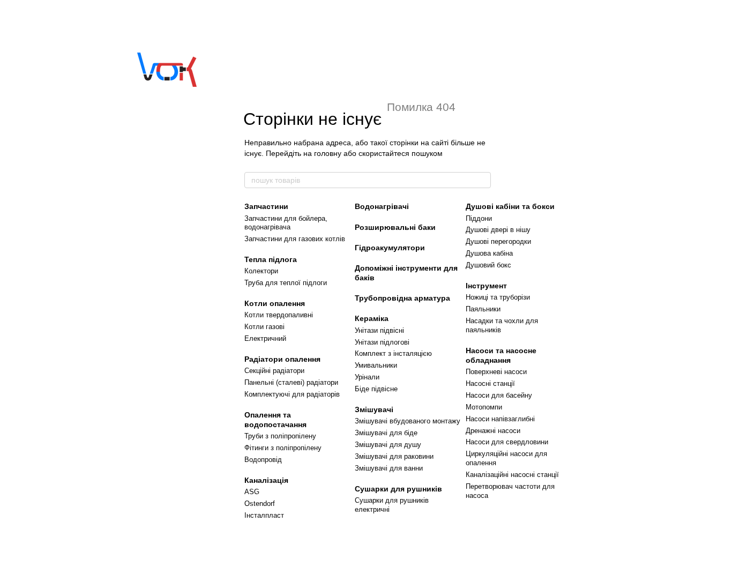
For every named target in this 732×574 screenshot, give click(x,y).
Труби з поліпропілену (280, 436)
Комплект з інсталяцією (393, 353)
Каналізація (266, 480)
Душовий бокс (488, 265)
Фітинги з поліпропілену (283, 448)
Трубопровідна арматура (402, 298)
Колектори (261, 271)
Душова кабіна (489, 253)
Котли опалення (274, 303)
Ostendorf (259, 504)
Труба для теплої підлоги (285, 283)
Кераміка (372, 318)
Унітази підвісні (379, 330)
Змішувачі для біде (386, 433)
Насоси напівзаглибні (500, 419)
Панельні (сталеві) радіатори (291, 382)
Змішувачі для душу (388, 445)
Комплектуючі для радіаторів (292, 394)
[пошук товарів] (482, 180)
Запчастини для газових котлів (294, 239)
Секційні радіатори (274, 371)
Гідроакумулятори (390, 247)
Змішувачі (374, 409)
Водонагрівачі (382, 206)
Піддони (479, 218)
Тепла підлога (270, 259)
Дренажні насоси (493, 431)
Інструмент (486, 285)
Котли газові (264, 327)
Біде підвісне (376, 389)
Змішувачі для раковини (394, 456)
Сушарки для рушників (398, 488)
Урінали (367, 377)
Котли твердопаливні (278, 315)
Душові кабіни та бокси (510, 206)
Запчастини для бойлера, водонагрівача (285, 223)
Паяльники (483, 309)
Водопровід (263, 460)
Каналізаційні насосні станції (512, 475)
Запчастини (266, 206)
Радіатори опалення (282, 359)
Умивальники (376, 365)
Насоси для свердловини (507, 442)
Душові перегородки (498, 241)
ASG (251, 492)
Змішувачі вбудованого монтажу (407, 421)
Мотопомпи (484, 407)
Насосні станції (490, 383)
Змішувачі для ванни (389, 468)
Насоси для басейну (499, 395)
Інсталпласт (264, 515)
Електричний (265, 338)
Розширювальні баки (395, 227)
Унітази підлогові (382, 342)
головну (327, 153)
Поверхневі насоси (496, 372)
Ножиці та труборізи (498, 297)
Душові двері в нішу (498, 230)
